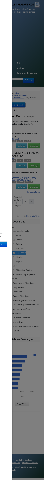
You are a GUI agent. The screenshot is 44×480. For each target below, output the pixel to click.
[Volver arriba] (40, 475)
